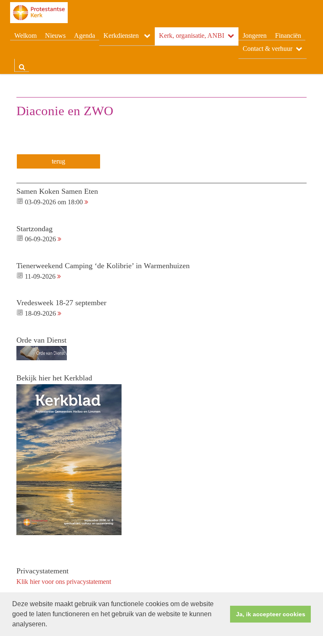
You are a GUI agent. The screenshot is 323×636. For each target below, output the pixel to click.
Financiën (288, 35)
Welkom (25, 35)
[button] (50, 625)
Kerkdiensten (121, 35)
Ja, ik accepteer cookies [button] (270, 614)
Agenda (84, 35)
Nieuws (55, 35)
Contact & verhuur (267, 48)
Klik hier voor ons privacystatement (63, 581)
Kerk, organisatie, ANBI (191, 35)
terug (58, 161)
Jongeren (255, 35)
